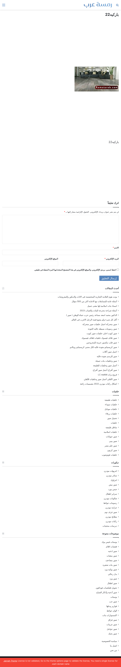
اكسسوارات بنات (109, 615)
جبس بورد (112, 489)
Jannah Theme (10, 661)
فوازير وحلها (111, 606)
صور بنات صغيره (110, 565)
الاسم (116, 247)
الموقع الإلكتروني (51, 258)
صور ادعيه (112, 551)
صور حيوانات (111, 436)
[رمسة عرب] (98, 5)
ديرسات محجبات (110, 526)
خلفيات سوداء (111, 404)
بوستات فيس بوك (109, 542)
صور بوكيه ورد (111, 569)
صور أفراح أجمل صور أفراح (105, 370)
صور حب (113, 601)
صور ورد (113, 578)
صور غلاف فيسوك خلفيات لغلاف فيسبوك (99, 338)
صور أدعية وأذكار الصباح (106, 592)
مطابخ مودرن (111, 517)
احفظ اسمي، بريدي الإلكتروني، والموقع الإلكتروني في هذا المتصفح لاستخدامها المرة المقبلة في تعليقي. (75, 270)
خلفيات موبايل (111, 409)
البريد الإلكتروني (111, 258)
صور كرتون (112, 450)
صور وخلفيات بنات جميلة (106, 361)
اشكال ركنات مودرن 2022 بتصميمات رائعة (98, 384)
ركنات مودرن (111, 521)
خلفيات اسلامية (110, 432)
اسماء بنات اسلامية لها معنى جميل (102, 306)
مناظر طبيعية (111, 427)
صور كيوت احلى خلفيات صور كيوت (102, 333)
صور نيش (113, 485)
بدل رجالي (112, 574)
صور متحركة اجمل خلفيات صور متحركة (99, 324)
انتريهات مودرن (110, 471)
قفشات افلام (111, 546)
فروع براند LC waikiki (107, 374)
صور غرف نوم (111, 512)
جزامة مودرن (111, 507)
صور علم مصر (111, 446)
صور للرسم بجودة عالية (107, 356)
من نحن (113, 650)
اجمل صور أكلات (110, 352)
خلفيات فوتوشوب (109, 455)
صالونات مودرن (110, 498)
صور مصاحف (111, 560)
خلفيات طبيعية (111, 400)
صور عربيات (112, 624)
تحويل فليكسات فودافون (106, 588)
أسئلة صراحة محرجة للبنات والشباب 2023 (98, 310)
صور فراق (112, 620)
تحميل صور (112, 418)
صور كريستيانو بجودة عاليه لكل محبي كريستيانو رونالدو (93, 347)
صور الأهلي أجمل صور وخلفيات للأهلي (100, 379)
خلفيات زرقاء (111, 413)
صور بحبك (112, 633)
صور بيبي (113, 441)
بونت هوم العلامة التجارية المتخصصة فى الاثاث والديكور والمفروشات (87, 297)
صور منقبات (112, 556)
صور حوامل (112, 629)
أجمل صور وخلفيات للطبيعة (105, 365)
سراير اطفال (111, 494)
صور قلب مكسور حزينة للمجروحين (101, 342)
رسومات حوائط (110, 503)
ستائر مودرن (111, 475)
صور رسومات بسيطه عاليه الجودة (102, 329)
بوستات (114, 597)
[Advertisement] (60, 44)
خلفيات (114, 423)
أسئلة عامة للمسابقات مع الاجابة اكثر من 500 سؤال (94, 301)
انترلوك (114, 480)
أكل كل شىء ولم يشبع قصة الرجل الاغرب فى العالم (94, 320)
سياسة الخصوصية (109, 641)
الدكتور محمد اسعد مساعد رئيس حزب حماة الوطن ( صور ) (91, 315)
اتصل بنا (113, 646)
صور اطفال (112, 583)
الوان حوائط (112, 611)
